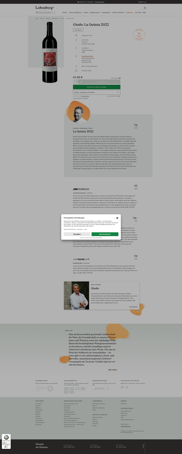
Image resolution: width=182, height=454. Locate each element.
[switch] (6, 447)
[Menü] (9, 435)
